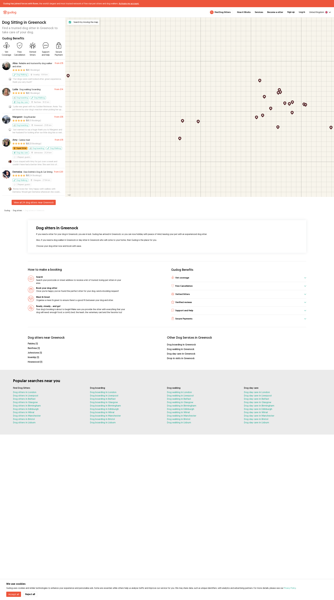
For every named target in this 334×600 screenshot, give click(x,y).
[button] (238, 278)
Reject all (30, 594)
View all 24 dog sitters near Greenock (34, 202)
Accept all (13, 594)
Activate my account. (129, 3)
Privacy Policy (290, 588)
